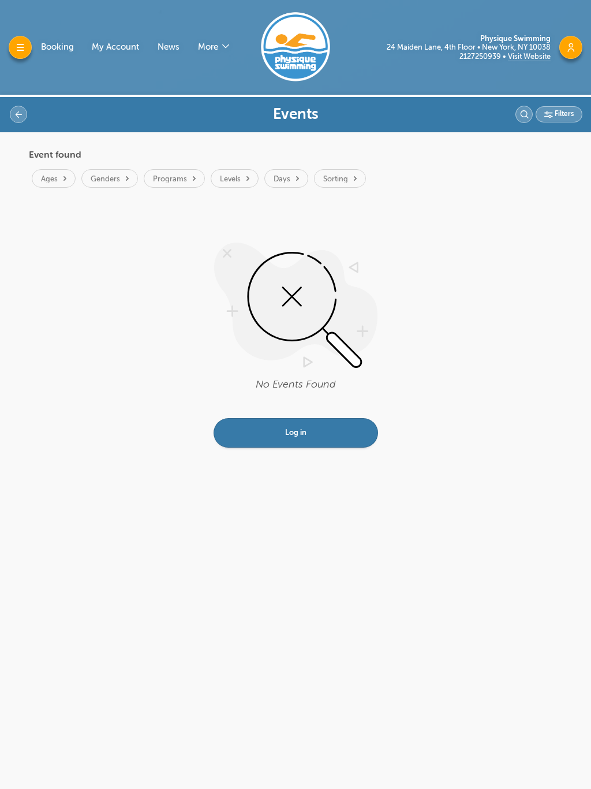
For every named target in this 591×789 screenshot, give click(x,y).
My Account (115, 47)
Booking (57, 47)
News (168, 47)
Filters (563, 114)
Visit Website (529, 56)
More (209, 47)
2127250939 (481, 56)
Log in (295, 432)
